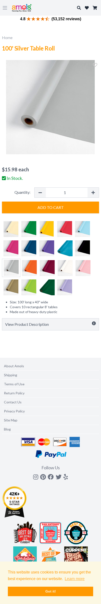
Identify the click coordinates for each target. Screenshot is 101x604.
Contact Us (13, 402)
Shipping (10, 375)
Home (7, 37)
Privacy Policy (14, 411)
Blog (7, 429)
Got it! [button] (50, 591)
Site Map (10, 420)
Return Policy (14, 393)
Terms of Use (14, 384)
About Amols (14, 366)
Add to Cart (51, 207)
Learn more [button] (75, 579)
